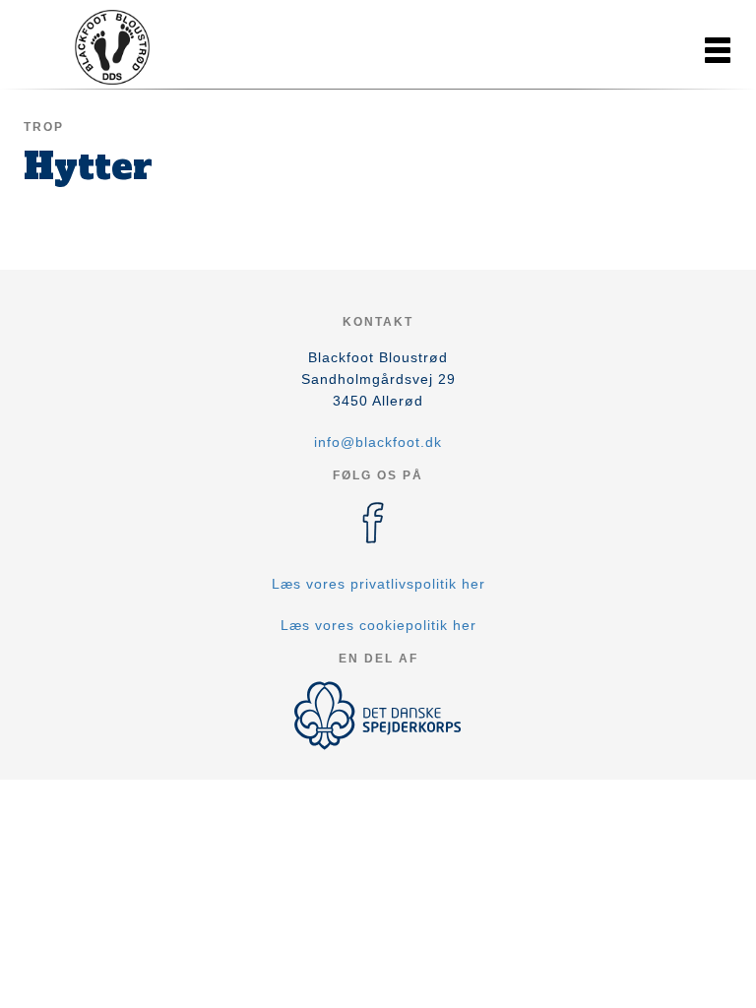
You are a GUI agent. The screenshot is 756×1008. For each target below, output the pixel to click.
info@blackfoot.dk (378, 442)
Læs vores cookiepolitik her (378, 625)
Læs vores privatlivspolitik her (378, 584)
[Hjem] (112, 47)
